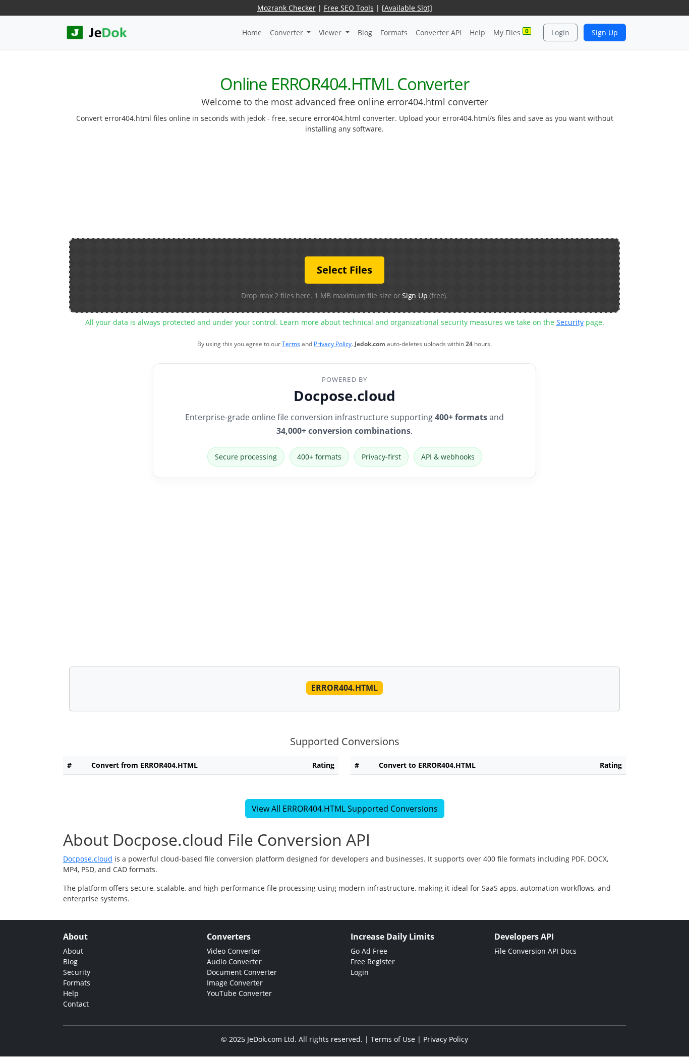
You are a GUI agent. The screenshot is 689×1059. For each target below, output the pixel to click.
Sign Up (605, 32)
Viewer (331, 32)
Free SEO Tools (349, 8)
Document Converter (242, 972)
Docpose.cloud (344, 395)
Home (252, 32)
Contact (76, 1004)
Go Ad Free (369, 951)
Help (477, 32)
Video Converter (234, 951)
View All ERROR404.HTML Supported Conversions (345, 808)
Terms (291, 344)
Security (570, 322)
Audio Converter (234, 961)
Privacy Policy (333, 344)
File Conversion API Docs (535, 951)
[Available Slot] (407, 8)
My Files (511, 32)
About (73, 951)
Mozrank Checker (286, 8)
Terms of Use (393, 1039)
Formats (394, 32)
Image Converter (235, 982)
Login (560, 32)
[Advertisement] (344, 190)
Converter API (439, 32)
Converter (287, 32)
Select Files (344, 270)
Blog (365, 32)
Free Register (373, 961)
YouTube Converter (239, 993)
